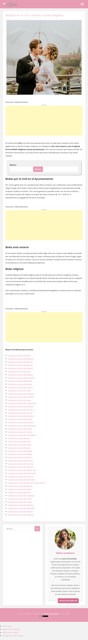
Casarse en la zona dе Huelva (20, 428)
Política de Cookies (10, 632)
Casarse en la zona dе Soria (19, 492)
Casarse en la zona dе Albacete (20, 358)
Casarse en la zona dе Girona (20, 419)
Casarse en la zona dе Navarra (20, 460)
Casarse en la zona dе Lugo (19, 448)
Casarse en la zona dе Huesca (20, 432)
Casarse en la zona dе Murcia (20, 457)
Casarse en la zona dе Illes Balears (22, 435)
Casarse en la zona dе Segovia (20, 486)
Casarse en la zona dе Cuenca (20, 413)
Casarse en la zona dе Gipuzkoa (21, 416)
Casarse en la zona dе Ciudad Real (22, 403)
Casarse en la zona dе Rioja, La (20, 476)
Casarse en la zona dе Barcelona (21, 377)
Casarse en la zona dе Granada (20, 422)
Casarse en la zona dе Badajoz (20, 374)
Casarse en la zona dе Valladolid (21, 508)
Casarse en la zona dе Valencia (20, 505)
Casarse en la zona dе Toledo (20, 502)
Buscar (38, 169)
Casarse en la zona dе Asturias (20, 368)
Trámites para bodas (51, 614)
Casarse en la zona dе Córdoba (20, 406)
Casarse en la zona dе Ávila (19, 371)
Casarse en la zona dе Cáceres (20, 387)
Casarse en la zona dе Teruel (20, 498)
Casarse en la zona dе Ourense (20, 463)
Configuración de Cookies (13, 635)
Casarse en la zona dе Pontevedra (22, 473)
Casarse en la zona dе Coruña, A (21, 409)
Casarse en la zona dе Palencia (20, 467)
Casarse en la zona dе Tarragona (21, 495)
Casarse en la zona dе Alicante (20, 362)
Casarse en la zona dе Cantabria (21, 393)
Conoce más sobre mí (68, 600)
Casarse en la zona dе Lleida (19, 444)
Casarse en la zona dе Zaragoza (21, 514)
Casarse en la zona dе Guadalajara (22, 425)
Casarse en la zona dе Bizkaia (20, 381)
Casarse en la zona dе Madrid (20, 451)
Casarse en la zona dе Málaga (20, 454)
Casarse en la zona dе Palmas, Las (22, 470)
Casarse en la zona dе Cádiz (19, 390)
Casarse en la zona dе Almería (20, 365)
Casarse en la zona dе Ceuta (19, 400)
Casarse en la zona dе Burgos (20, 384)
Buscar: (13, 165)
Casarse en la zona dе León (19, 441)
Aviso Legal (6, 626)
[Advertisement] (44, 121)
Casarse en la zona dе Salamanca (21, 479)
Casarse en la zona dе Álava (19, 355)
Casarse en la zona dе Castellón (21, 397)
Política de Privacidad (11, 629)
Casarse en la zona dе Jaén (19, 438)
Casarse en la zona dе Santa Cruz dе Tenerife (26, 482)
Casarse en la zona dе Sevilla (19, 489)
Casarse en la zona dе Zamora (20, 511)
